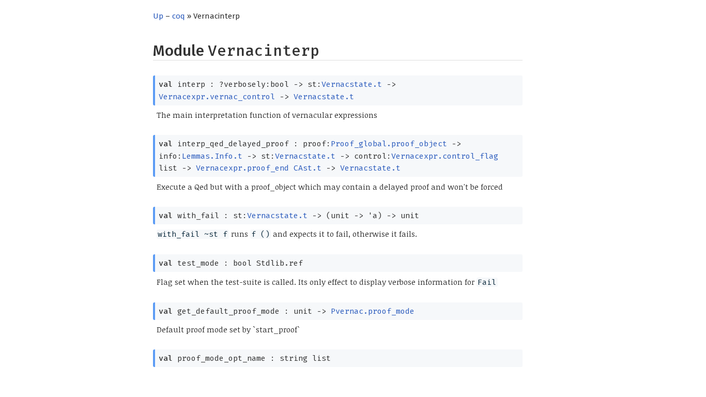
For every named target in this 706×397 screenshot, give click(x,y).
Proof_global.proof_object (389, 143)
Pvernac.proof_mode (373, 311)
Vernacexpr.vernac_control (217, 96)
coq (178, 16)
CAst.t (307, 168)
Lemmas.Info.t (212, 156)
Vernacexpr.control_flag (444, 156)
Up (158, 16)
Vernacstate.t (351, 84)
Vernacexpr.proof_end (242, 168)
